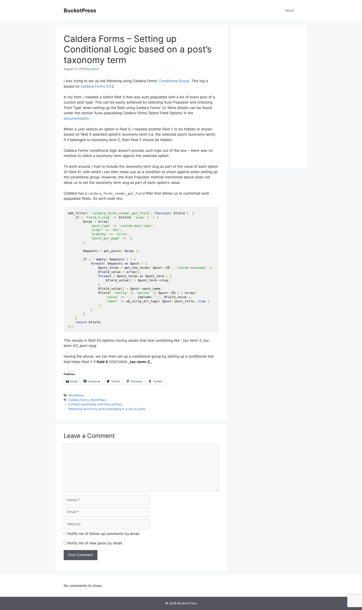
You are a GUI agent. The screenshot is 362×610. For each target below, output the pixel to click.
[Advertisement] (269, 96)
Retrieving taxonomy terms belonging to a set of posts (107, 409)
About (289, 10)
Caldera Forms (93, 86)
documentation (76, 118)
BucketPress (80, 10)
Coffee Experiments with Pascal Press (95, 404)
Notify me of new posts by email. (95, 543)
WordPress (76, 395)
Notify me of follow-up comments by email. (103, 534)
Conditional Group (174, 81)
